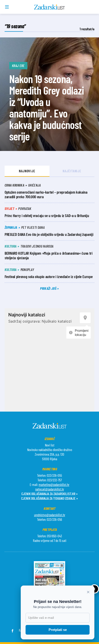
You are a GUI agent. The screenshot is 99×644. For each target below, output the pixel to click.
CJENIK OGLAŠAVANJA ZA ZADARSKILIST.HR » (49, 493)
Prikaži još (48, 288)
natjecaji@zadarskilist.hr (49, 489)
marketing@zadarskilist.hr (54, 484)
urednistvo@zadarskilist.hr (49, 515)
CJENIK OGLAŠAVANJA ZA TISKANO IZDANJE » (49, 498)
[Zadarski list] (49, 7)
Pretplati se (58, 630)
